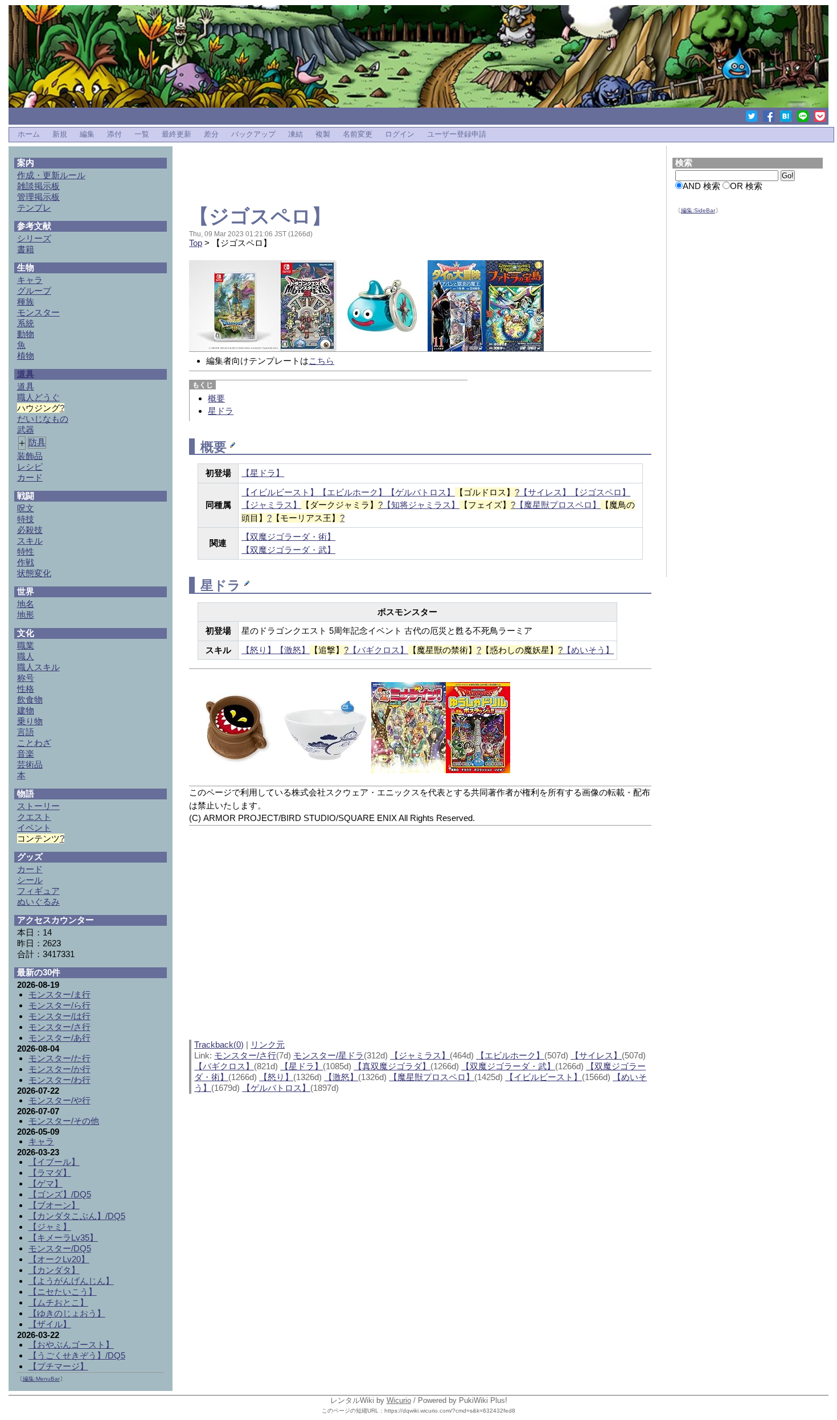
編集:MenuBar (41, 1379)
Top (195, 243)
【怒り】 (258, 650)
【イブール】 (54, 1162)
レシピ (30, 466)
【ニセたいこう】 (62, 1291)
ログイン (400, 134)
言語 (25, 732)
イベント (34, 827)
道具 (25, 374)
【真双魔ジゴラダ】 (392, 1066)
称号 (25, 678)
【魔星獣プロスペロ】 (558, 505)
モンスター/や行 (59, 1100)
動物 (25, 334)
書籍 (25, 249)
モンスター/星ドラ (328, 1055)
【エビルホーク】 (352, 492)
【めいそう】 (588, 650)
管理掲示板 (38, 197)
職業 (25, 645)
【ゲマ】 (45, 1183)
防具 (37, 442)
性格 (25, 688)
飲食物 (30, 699)
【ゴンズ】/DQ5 (59, 1194)
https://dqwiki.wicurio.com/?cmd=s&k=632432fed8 (449, 1410)
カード (30, 477)
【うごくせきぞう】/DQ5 (76, 1355)
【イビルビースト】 (279, 492)
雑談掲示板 (38, 186)
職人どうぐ (38, 397)
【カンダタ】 (54, 1270)
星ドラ (220, 411)
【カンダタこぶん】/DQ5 (76, 1216)
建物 (25, 710)
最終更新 (176, 134)
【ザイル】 (49, 1324)
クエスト (34, 817)
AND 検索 (701, 186)
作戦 (25, 562)
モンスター (38, 312)
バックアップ (253, 134)
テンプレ (34, 207)
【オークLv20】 (58, 1259)
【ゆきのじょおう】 (66, 1313)
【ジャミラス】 (271, 505)
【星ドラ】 (262, 473)
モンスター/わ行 (59, 1080)
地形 (25, 614)
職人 (25, 656)
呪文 (25, 508)
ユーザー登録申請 (456, 134)
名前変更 (357, 134)
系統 (25, 323)
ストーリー (38, 806)
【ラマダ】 (49, 1172)
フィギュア (38, 891)
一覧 (141, 134)
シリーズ (34, 238)
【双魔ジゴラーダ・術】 (288, 536)
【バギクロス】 (378, 650)
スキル (30, 540)
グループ (34, 291)
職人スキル (38, 667)
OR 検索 (746, 186)
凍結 (295, 134)
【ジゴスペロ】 (260, 216)
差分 (211, 134)
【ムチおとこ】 (58, 1302)
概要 (216, 398)
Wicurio (399, 1400)
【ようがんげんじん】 (71, 1281)
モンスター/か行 (59, 1069)
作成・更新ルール (51, 175)
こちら (321, 361)
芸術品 (30, 764)
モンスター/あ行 (59, 1038)
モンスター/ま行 (59, 994)
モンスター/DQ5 (59, 1248)
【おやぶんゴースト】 (71, 1344)
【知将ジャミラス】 (421, 505)
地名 (25, 604)
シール (30, 880)
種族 (25, 301)
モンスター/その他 (63, 1121)
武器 (25, 429)
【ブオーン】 (54, 1205)
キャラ (30, 280)
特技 (25, 519)
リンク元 (268, 1044)
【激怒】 (293, 650)
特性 (25, 551)
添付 (114, 134)
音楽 (25, 753)
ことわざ (34, 743)
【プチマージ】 (58, 1366)
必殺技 (30, 530)
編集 (87, 134)
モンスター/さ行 (245, 1055)
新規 (59, 134)
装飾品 (30, 456)
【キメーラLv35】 (63, 1237)
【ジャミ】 (49, 1227)
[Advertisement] (420, 172)
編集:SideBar (698, 210)
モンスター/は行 (59, 1016)
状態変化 (34, 573)
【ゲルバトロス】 (421, 492)
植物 (25, 355)
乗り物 (30, 721)
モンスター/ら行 (59, 1005)
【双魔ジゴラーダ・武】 (288, 550)
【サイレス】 (545, 492)
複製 (322, 134)
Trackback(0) (219, 1044)
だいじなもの (42, 419)
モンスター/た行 (59, 1058)
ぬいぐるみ (38, 901)
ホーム (29, 134)
